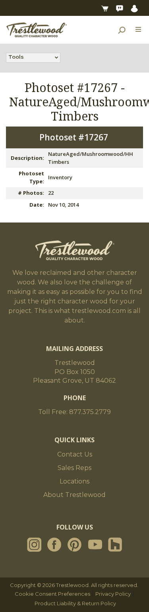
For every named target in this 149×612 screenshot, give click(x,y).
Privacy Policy (113, 594)
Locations (74, 481)
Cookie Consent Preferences (52, 594)
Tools (16, 57)
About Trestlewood (74, 495)
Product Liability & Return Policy (75, 603)
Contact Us (74, 454)
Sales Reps (74, 468)
